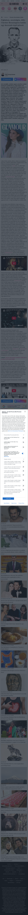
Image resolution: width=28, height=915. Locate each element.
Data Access (14, 503)
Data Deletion (6, 503)
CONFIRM (8, 498)
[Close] (25, 412)
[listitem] (14, 435)
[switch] (23, 437)
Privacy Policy (21, 503)
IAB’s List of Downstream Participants (15, 430)
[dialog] (14, 457)
